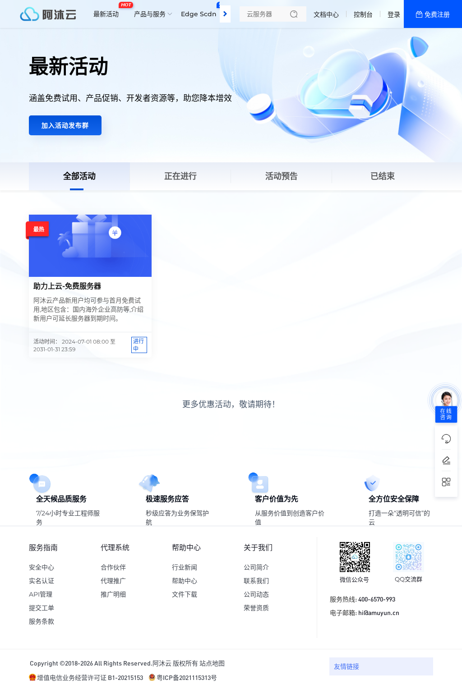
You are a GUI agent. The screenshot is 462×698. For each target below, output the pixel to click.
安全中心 (41, 567)
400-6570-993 (376, 599)
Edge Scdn (201, 10)
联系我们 (256, 581)
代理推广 (113, 581)
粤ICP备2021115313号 (187, 677)
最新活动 (108, 10)
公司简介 (256, 567)
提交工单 (41, 608)
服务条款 (41, 621)
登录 (394, 14)
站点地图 (212, 663)
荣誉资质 (256, 608)
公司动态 (256, 594)
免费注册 (437, 14)
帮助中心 (184, 581)
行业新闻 (184, 567)
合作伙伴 (113, 567)
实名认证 (41, 581)
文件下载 (184, 594)
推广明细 (113, 594)
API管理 (40, 594)
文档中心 (326, 14)
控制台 (363, 14)
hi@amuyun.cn (378, 612)
